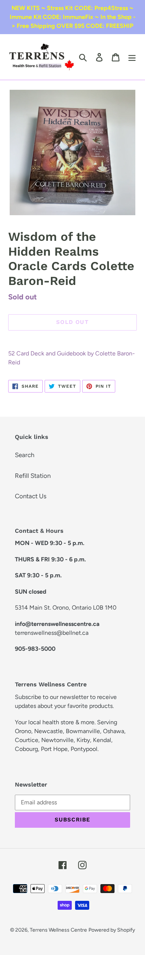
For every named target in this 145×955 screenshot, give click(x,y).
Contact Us (30, 496)
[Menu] (132, 57)
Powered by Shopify (111, 930)
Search (24, 455)
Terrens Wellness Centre (58, 930)
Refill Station (33, 475)
